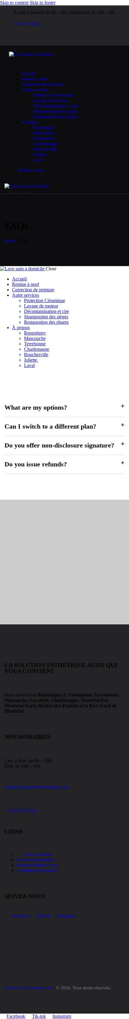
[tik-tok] (20, 38)
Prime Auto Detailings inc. (29, 987)
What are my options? (35, 407)
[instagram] (27, 38)
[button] (72, 186)
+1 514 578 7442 (20, 810)
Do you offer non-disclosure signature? (59, 445)
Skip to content (14, 2)
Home (10, 240)
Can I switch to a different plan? (50, 426)
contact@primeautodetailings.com (36, 787)
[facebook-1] (13, 38)
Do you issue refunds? (35, 464)
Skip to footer (43, 2)
